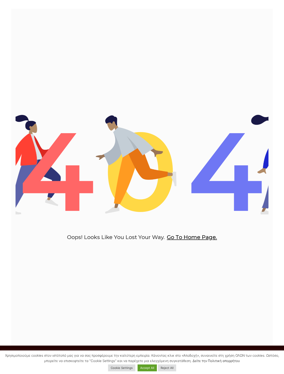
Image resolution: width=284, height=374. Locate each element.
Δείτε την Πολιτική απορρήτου (216, 361)
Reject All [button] (167, 368)
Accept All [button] (147, 368)
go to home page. (192, 237)
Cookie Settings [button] (122, 368)
